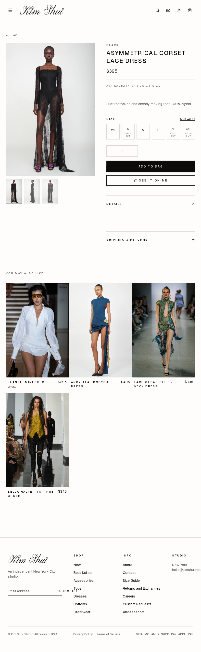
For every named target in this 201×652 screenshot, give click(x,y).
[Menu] (10, 10)
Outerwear (82, 612)
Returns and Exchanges (141, 588)
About (127, 565)
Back (13, 35)
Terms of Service (108, 634)
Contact (129, 572)
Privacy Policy (83, 634)
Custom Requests (137, 604)
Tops (78, 588)
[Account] (179, 10)
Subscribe (67, 591)
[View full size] (50, 109)
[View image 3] (50, 191)
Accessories (84, 580)
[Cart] (189, 10)
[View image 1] (14, 191)
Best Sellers (83, 572)
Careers (129, 596)
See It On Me (153, 180)
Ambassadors (134, 612)
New (77, 565)
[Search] (157, 10)
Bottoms (80, 604)
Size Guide (187, 119)
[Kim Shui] (42, 10)
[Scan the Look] (168, 10)
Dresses (80, 596)
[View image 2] (32, 191)
